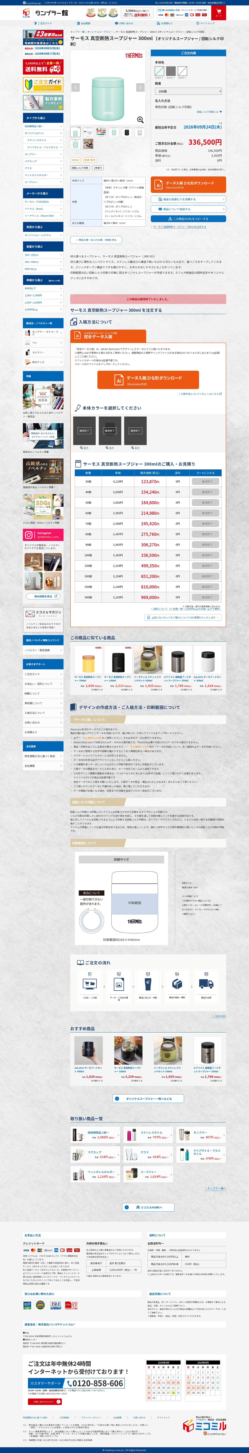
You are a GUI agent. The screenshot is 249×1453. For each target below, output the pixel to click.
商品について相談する (176, 209)
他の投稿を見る (43, 596)
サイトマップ (207, 23)
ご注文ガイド (45, 23)
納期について (32, 693)
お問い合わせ (126, 23)
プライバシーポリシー (91, 1417)
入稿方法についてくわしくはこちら (200, 393)
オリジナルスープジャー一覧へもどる (149, 1099)
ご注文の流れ (220, 1016)
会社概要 (85, 23)
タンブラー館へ (216, 1188)
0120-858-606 (97, 1382)
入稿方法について (35, 713)
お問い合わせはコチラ (44, 1401)
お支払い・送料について (39, 683)
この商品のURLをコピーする (190, 219)
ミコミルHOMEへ (151, 1207)
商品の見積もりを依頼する (179, 199)
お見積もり (167, 23)
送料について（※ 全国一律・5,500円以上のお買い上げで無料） (187, 608)
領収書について (33, 703)
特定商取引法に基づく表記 (40, 756)
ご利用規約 (64, 1417)
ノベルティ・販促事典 (37, 650)
